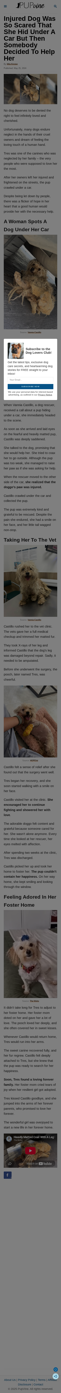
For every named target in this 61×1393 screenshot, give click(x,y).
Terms (42, 1379)
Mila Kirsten (12, 64)
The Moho (34, 1001)
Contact (38, 1384)
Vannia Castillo (34, 332)
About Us (10, 1379)
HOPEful (34, 760)
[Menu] (5, 7)
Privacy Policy (27, 1379)
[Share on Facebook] (8, 1175)
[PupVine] (30, 6)
